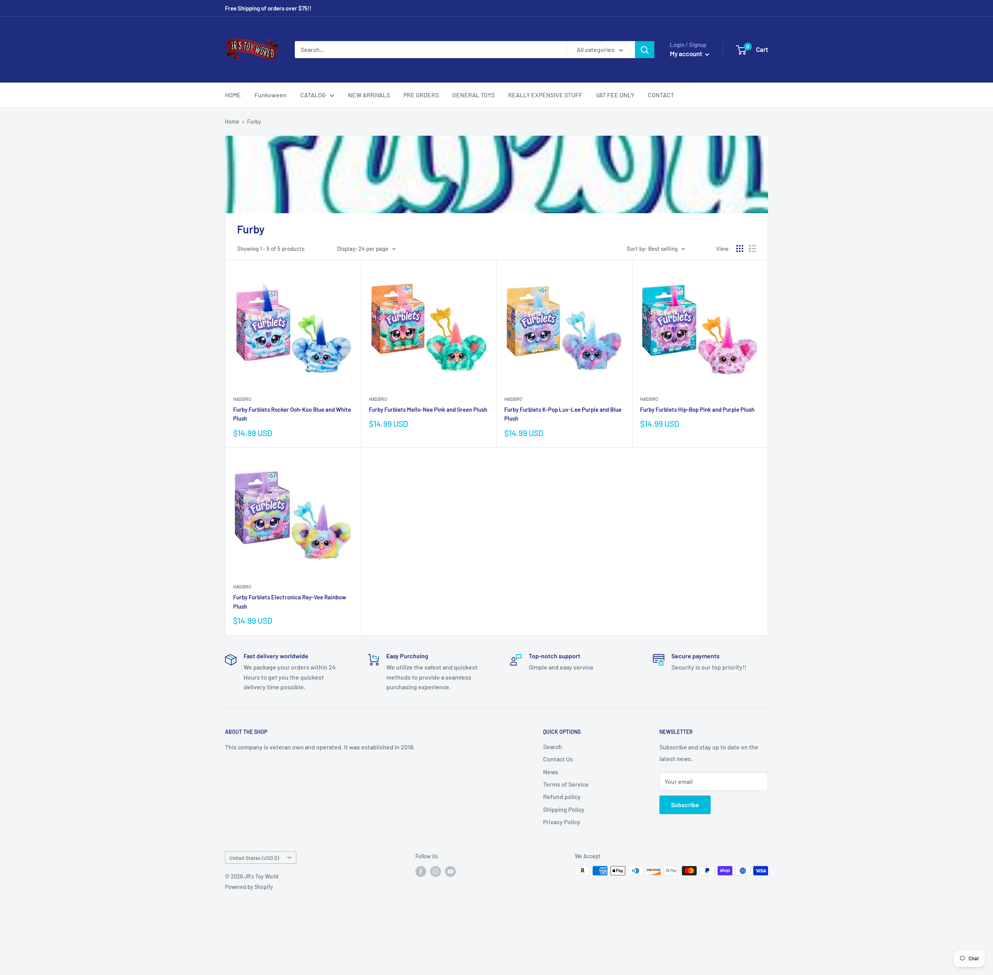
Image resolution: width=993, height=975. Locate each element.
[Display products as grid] (739, 248)
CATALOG (313, 94)
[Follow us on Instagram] (435, 871)
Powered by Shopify (249, 887)
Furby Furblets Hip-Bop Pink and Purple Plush (697, 409)
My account (686, 53)
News (550, 771)
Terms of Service (566, 784)
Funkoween (270, 94)
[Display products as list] (752, 248)
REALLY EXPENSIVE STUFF (545, 94)
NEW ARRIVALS (369, 94)
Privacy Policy (561, 821)
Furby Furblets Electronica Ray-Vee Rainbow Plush (289, 601)
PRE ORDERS (421, 94)
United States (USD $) (254, 857)
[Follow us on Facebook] (420, 871)
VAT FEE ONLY (615, 94)
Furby (254, 121)
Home (232, 121)
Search (552, 746)
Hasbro (242, 399)
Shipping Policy (564, 809)
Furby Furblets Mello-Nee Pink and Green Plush (428, 409)
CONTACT (661, 94)
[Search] (644, 49)
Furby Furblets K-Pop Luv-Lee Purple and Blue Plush (562, 414)
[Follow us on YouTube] (450, 871)
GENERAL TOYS (473, 94)
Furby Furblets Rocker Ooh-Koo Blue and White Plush (292, 414)
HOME (233, 94)
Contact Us (558, 759)
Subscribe (685, 804)
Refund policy (562, 796)
